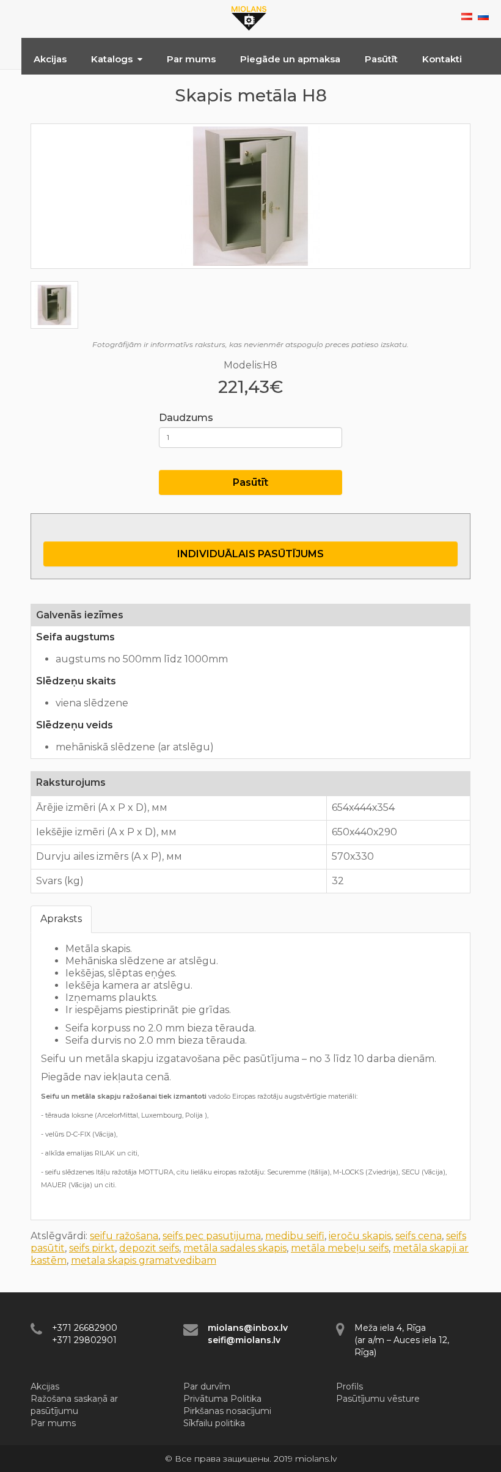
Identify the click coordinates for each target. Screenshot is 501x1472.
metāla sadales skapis (235, 1248)
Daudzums (186, 417)
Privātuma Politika (222, 1398)
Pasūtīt (381, 59)
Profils (349, 1386)
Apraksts (61, 919)
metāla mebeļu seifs (340, 1248)
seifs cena (418, 1236)
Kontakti (442, 59)
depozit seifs (149, 1248)
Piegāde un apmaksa (290, 59)
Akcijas (50, 59)
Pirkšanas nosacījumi (227, 1410)
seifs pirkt (92, 1248)
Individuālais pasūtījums (250, 554)
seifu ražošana (124, 1236)
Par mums (191, 59)
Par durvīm (206, 1386)
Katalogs (112, 59)
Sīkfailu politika (214, 1423)
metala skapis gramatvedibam (143, 1260)
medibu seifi (294, 1236)
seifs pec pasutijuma (212, 1236)
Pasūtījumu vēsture (378, 1398)
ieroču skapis (360, 1236)
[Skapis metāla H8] (250, 196)
